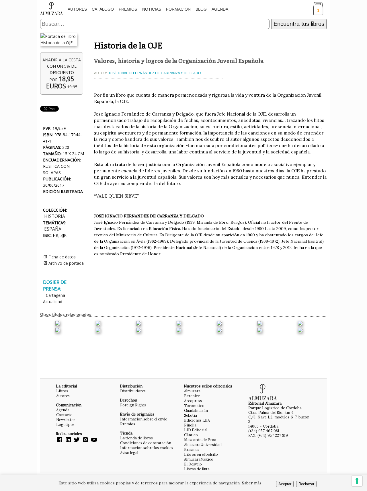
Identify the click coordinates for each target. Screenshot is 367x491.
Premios (128, 9)
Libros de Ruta (197, 469)
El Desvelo (193, 464)
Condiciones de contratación (145, 443)
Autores (77, 9)
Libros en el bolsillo (201, 454)
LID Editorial (195, 430)
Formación (178, 9)
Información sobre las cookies (146, 447)
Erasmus (191, 449)
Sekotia (190, 415)
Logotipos (65, 424)
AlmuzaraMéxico (198, 459)
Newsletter (65, 419)
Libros (62, 391)
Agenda (220, 9)
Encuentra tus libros (299, 24)
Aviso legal (129, 452)
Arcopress (193, 400)
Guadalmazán (196, 410)
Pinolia (190, 425)
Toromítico (194, 405)
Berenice (192, 395)
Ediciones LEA (197, 420)
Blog (201, 9)
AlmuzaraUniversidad (203, 444)
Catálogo (103, 9)
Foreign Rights (133, 405)
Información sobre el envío (143, 419)
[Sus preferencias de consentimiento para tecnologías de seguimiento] (357, 481)
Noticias (151, 9)
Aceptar (284, 484)
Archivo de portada (65, 263)
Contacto (64, 414)
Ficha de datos (61, 257)
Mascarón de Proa (200, 439)
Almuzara (192, 391)
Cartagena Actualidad (54, 298)
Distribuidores (133, 391)
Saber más (251, 483)
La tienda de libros (136, 438)
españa (52, 229)
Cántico (191, 434)
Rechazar (306, 484)
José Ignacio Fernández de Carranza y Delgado (154, 73)
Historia (54, 216)
